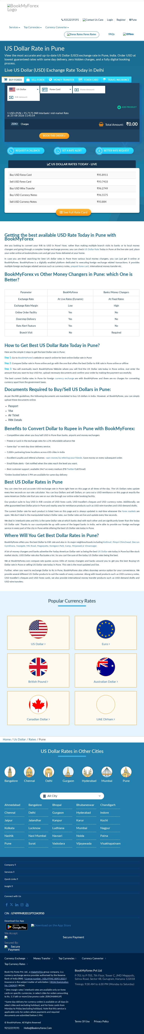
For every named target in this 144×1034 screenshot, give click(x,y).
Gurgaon (58, 812)
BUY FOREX (15, 80)
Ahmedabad (12, 805)
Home (7, 739)
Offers (130, 34)
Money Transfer (42, 958)
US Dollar (102, 551)
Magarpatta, (43, 546)
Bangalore (35, 805)
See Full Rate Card (75, 212)
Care (100, 20)
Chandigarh (108, 805)
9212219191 (71, 20)
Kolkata (9, 828)
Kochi (104, 820)
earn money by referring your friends (64, 458)
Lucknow (34, 828)
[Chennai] (29, 772)
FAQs (112, 34)
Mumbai (81, 828)
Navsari (57, 835)
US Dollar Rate (91, 249)
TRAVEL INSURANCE (118, 80)
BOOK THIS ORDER (53, 136)
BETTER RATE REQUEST (116, 151)
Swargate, (21, 546)
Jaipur (8, 820)
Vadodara (58, 843)
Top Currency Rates (15, 964)
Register (121, 20)
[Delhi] (48, 772)
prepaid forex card (80, 266)
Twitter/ (71, 469)
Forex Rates (89, 34)
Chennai (9, 812)
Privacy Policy (101, 1021)
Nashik (9, 835)
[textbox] (23, 89)
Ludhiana (58, 828)
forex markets (129, 511)
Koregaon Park (57, 546)
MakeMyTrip (37, 972)
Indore (104, 812)
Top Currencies (32, 27)
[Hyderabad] (87, 772)
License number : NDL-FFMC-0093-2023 (45, 979)
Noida (80, 835)
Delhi (31, 812)
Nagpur (105, 828)
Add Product (129, 107)
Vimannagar (91, 546)
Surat (32, 843)
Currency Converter (56, 27)
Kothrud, (107, 542)
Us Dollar (20, 739)
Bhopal (57, 805)
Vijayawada (84, 843)
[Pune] (126, 772)
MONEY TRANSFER (64, 80)
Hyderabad (83, 812)
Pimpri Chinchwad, (122, 542)
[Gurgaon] (68, 772)
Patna (104, 835)
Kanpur (57, 820)
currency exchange (64, 378)
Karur (80, 820)
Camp (68, 546)
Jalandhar (34, 820)
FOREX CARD (91, 80)
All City (52, 795)
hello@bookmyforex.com (38, 1028)
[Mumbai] (106, 772)
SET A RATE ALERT (72, 151)
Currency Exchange (15, 958)
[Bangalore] (10, 772)
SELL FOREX (38, 80)
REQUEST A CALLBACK (28, 151)
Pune (7, 843)
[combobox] (23, 89)
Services (13, 27)
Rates (32, 739)
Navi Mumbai (37, 835)
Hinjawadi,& (78, 546)
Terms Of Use (82, 1021)
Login (110, 20)
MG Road (31, 546)
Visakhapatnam (110, 843)
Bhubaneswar (85, 805)
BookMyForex (25, 358)
